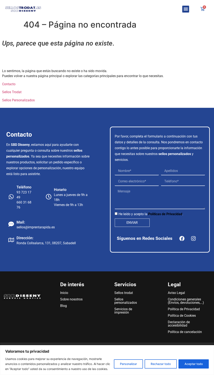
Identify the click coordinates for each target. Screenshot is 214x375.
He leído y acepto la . (150, 214)
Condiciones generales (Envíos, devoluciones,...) (186, 301)
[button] (185, 9)
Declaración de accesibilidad (179, 323)
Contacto (8, 84)
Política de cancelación (185, 332)
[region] (107, 360)
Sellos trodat (123, 293)
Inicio (64, 293)
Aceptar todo (194, 364)
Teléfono (24, 187)
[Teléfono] (11, 197)
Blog (63, 306)
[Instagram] (193, 238)
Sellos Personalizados (18, 100)
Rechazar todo (161, 364)
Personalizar (128, 364)
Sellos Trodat (12, 92)
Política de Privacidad (184, 309)
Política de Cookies (182, 316)
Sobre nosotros (71, 299)
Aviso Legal (176, 293)
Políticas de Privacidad (165, 214)
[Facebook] (182, 238)
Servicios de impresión (123, 310)
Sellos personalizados (125, 301)
